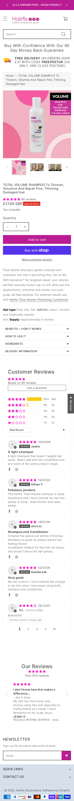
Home (10, 75)
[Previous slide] (7, 5)
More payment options (37, 259)
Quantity (10, 218)
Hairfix (20, 790)
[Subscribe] (66, 755)
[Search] (64, 34)
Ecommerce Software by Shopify (48, 790)
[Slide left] (7, 167)
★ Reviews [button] (71, 403)
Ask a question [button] (37, 387)
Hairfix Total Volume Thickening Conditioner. (39, 299)
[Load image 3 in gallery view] (55, 167)
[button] (7, 18)
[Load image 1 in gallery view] (19, 167)
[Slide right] (66, 167)
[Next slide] (66, 5)
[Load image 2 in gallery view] (37, 167)
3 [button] (37, 629)
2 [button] (28, 629)
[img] (28, 442)
